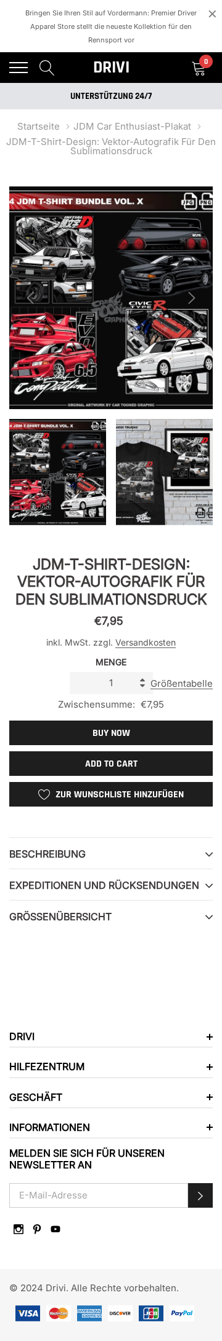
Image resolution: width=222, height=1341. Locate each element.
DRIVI (111, 67)
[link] (18, 1229)
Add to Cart (111, 763)
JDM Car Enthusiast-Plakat (132, 126)
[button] (200, 1195)
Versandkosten (145, 642)
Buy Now (111, 733)
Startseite (38, 126)
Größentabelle (181, 683)
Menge (111, 662)
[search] (47, 67)
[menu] (18, 67)
